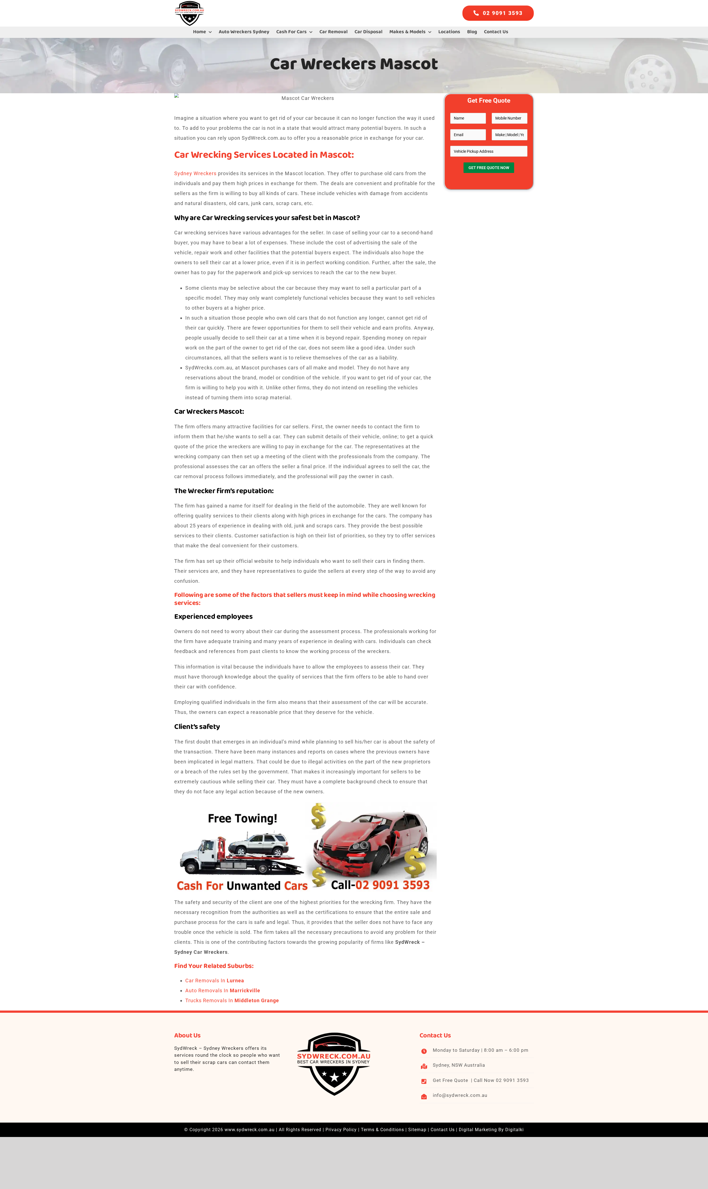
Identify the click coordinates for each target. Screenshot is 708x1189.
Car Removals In (214, 980)
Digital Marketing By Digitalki (491, 1129)
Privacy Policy (341, 1129)
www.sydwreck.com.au (250, 1129)
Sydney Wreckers (195, 173)
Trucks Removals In (232, 1000)
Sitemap (417, 1129)
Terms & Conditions (382, 1129)
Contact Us (443, 1129)
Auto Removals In (222, 990)
